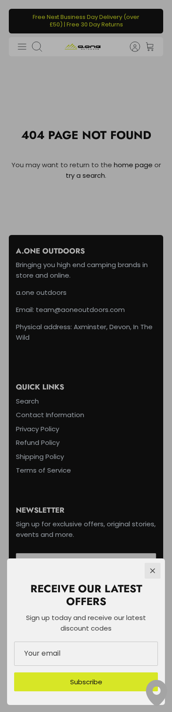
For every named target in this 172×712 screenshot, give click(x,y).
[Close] (153, 571)
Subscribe (86, 681)
